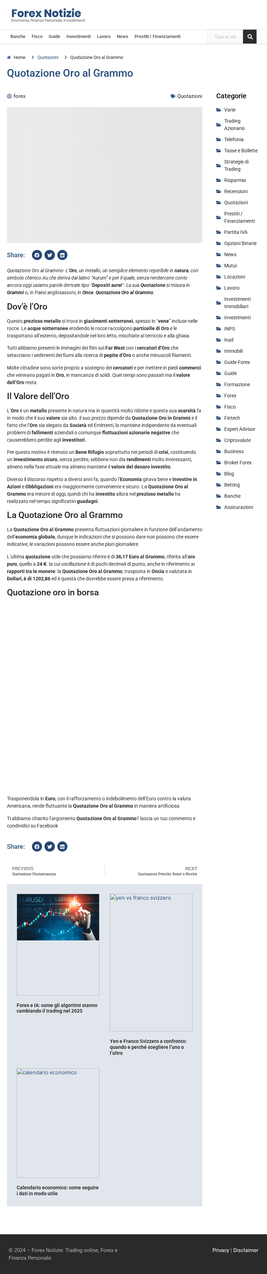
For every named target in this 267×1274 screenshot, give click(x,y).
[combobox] (225, 37)
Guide (54, 36)
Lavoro (104, 36)
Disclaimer (245, 1250)
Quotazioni (48, 57)
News (122, 36)
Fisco (37, 36)
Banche (17, 36)
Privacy (220, 1250)
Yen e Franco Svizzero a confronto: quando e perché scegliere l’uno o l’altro (148, 1047)
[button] (37, 255)
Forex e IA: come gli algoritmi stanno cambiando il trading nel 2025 (57, 1008)
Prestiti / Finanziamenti (157, 36)
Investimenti (78, 36)
